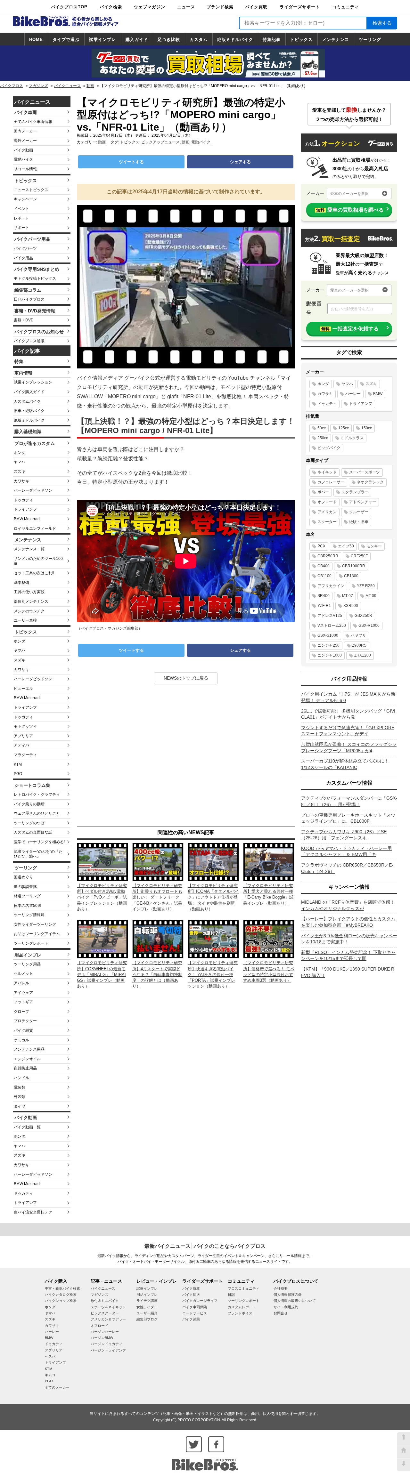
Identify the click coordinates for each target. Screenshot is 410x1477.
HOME (36, 39)
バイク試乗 (191, 1319)
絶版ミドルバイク (235, 39)
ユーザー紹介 (147, 1313)
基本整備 (21, 582)
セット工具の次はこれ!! (34, 573)
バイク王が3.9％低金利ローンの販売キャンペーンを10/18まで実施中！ (349, 939)
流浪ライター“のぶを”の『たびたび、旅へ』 (38, 854)
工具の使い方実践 (29, 592)
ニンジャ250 (328, 645)
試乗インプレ (102, 39)
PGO (18, 773)
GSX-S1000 (327, 635)
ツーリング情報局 (29, 915)
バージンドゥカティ (106, 1344)
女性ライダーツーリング (35, 924)
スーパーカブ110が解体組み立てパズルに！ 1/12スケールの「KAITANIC (345, 764)
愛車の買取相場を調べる (350, 210)
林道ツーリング (27, 896)
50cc (321, 428)
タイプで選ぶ (66, 39)
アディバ (21, 745)
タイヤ (19, 1106)
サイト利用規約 (286, 1307)
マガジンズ (38, 86)
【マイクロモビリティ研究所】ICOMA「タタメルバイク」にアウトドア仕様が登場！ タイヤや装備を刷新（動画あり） (213, 897)
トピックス (301, 39)
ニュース (186, 6)
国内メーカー (25, 131)
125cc (343, 428)
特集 (18, 361)
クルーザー (358, 512)
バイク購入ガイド (29, 392)
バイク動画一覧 (27, 1127)
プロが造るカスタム (34, 443)
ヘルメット (23, 973)
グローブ (21, 1011)
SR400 (323, 595)
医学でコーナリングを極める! (39, 842)
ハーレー (353, 393)
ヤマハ (19, 462)
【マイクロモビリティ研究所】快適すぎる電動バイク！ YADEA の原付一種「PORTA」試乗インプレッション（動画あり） (213, 974)
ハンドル (21, 1078)
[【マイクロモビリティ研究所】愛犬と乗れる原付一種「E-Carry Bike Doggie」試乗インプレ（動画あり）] (268, 861)
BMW (377, 393)
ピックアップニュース (160, 142)
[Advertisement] (186, 756)
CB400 (323, 566)
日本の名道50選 (27, 905)
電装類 (19, 1087)
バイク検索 (111, 6)
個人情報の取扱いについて (295, 1301)
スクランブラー (354, 492)
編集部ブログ (147, 1319)
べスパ (50, 1356)
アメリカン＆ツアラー (108, 1319)
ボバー (323, 492)
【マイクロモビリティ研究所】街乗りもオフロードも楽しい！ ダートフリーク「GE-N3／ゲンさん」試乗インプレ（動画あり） (157, 897)
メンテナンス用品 (29, 1049)
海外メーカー (25, 140)
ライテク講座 (147, 1301)
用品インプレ (27, 954)
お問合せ (281, 1313)
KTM (18, 764)
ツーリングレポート (31, 943)
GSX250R (363, 615)
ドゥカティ (23, 500)
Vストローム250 (331, 625)
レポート (21, 218)
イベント (21, 208)
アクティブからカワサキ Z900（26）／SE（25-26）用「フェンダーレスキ (344, 835)
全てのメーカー (57, 1387)
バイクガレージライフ (199, 1301)
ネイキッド (327, 472)
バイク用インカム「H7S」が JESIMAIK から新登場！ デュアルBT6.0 (348, 697)
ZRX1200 (362, 655)
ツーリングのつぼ (29, 823)
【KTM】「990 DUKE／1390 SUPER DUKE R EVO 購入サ (347, 972)
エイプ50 (346, 546)
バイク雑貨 (23, 1030)
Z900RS (359, 645)
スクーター (327, 522)
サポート (21, 227)
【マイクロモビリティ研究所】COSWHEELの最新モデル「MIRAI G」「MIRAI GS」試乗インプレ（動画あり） (102, 974)
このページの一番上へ (403, 1438)
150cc (366, 428)
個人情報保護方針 (288, 1294)
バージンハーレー (105, 1332)
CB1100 (324, 576)
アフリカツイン (330, 586)
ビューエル (23, 688)
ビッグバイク (328, 448)
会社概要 (281, 1288)
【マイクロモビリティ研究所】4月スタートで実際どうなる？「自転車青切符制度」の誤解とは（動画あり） (157, 974)
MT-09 (370, 595)
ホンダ (19, 452)
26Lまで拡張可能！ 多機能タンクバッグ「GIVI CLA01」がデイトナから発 (348, 714)
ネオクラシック (370, 482)
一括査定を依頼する (350, 328)
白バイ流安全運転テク (33, 1212)
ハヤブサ (358, 635)
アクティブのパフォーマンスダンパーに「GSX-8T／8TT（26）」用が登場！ (349, 801)
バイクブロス (11, 86)
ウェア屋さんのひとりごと (37, 813)
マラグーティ (25, 755)
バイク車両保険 (194, 1307)
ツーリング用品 (27, 964)
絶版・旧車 (358, 522)
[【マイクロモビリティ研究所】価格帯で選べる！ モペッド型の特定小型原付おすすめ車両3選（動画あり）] (268, 938)
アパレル (21, 983)
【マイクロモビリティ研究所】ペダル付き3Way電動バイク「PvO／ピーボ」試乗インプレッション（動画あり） (102, 897)
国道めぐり (23, 877)
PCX (321, 546)
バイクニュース (67, 86)
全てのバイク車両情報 (33, 121)
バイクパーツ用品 (32, 239)
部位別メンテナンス (31, 601)
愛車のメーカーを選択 (349, 193)
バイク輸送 (191, 1294)
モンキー (374, 546)
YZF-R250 (366, 586)
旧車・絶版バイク (29, 410)
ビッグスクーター (105, 1313)
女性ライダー (147, 1307)
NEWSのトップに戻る (186, 678)
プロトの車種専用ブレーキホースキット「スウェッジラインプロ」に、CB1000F (348, 818)
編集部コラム (27, 290)
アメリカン (327, 512)
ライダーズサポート (300, 6)
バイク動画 (23, 150)
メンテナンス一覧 (29, 549)
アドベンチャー (362, 502)
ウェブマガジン (149, 6)
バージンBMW (102, 1338)
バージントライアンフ (108, 1350)
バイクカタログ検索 (61, 1294)
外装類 (19, 1096)
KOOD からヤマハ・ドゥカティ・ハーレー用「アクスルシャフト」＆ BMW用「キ (346, 851)
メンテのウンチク (29, 611)
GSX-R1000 (369, 625)
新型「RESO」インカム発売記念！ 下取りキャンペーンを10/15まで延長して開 (348, 955)
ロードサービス (194, 1313)
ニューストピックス (31, 190)
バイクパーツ (25, 248)
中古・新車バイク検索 (62, 1288)
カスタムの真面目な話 (33, 832)
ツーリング (370, 39)
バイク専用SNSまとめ (36, 269)
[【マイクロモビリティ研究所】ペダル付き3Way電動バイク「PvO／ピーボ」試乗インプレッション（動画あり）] (102, 861)
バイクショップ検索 (61, 1301)
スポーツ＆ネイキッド (108, 1307)
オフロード (327, 502)
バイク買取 (256, 6)
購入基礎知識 (27, 431)
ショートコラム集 (32, 785)
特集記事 (272, 39)
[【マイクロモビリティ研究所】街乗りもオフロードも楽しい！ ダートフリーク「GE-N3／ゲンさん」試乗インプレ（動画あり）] (158, 861)
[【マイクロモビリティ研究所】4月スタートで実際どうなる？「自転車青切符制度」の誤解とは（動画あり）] (158, 938)
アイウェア (23, 992)
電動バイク (23, 159)
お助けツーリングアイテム (37, 934)
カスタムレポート (242, 1307)
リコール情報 (25, 169)
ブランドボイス (240, 1313)
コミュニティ (345, 6)
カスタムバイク (27, 401)
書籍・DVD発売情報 (34, 310)
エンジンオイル (27, 1059)
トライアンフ (25, 509)
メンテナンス (335, 39)
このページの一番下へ (403, 1464)
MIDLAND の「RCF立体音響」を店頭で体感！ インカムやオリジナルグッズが (348, 905)
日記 (231, 1294)
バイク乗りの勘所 (29, 804)
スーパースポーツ (364, 472)
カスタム (199, 39)
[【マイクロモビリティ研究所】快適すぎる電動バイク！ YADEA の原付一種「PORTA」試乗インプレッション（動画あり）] (213, 938)
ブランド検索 (220, 6)
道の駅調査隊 (25, 886)
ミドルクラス (352, 438)
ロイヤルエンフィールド (35, 528)
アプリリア (23, 736)
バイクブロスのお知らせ (39, 331)
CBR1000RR (353, 566)
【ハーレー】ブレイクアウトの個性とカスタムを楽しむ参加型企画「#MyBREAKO (348, 922)
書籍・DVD (24, 320)
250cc (322, 438)
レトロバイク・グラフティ (37, 794)
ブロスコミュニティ (243, 1288)
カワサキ (21, 481)
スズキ (19, 471)
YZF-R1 (324, 605)
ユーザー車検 (25, 620)
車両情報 (23, 372)
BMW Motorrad (27, 519)
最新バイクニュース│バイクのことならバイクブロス (205, 1246)
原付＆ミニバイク (105, 1301)
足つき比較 (169, 39)
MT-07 (347, 595)
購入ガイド (137, 39)
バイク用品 (23, 258)
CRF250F (359, 556)
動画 (90, 86)
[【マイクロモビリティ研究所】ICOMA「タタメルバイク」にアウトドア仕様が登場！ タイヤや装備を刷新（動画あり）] (213, 861)
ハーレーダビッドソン (33, 490)
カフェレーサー (330, 482)
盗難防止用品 (25, 1068)
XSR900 (350, 605)
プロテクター (25, 1021)
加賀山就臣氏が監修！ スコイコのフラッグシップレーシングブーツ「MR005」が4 (349, 747)
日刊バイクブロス (29, 299)
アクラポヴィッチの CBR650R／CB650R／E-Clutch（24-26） (347, 868)
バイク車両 (25, 112)
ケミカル (21, 1040)
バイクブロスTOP (69, 6)
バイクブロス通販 (29, 341)
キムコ (50, 1375)
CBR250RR (327, 556)
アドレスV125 (329, 615)
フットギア (23, 1002)
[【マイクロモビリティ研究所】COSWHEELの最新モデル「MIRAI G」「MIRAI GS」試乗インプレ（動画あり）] (102, 938)
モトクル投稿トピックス (35, 278)
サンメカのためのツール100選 (38, 561)
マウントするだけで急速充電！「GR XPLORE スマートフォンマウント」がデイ (347, 731)
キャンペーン (25, 199)
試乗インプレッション (33, 382)
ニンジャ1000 (329, 655)
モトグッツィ (25, 726)
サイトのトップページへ (403, 1451)
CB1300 (351, 576)
